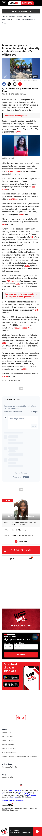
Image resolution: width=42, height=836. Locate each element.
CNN (4, 224)
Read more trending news (16, 116)
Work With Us (7, 736)
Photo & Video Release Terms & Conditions (19, 757)
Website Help (7, 777)
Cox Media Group (14, 791)
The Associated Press (23, 328)
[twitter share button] (9, 84)
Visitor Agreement (9, 794)
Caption (33, 77)
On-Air (19, 16)
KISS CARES (6, 20)
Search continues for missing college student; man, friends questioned (21, 295)
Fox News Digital (13, 171)
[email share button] (14, 84)
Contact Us (6, 732)
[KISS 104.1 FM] (21, 3)
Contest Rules (7, 740)
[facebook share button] (4, 84)
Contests (27, 16)
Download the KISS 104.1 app (10, 667)
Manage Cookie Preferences (13, 800)
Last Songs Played (8, 16)
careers (14, 797)
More (4, 23)
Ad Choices (31, 795)
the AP (5, 376)
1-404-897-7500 (21, 550)
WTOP (5, 343)
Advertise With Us (28, 20)
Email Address (19, 643)
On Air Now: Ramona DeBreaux (21, 516)
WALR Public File (8, 749)
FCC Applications (9, 753)
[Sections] (4, 3)
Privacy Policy (24, 794)
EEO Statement (8, 744)
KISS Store (16, 20)
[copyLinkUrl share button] (20, 84)
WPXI (18, 132)
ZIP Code (7, 643)
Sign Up (21, 654)
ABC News (14, 199)
